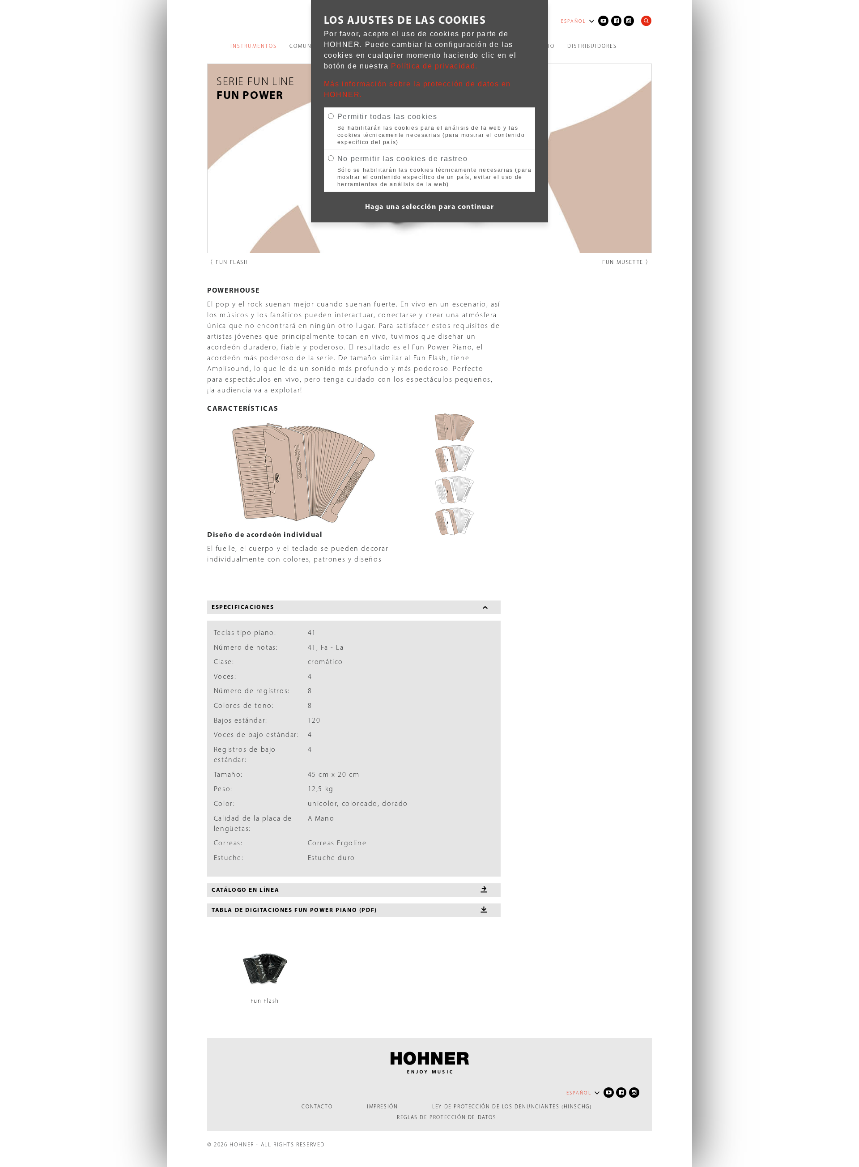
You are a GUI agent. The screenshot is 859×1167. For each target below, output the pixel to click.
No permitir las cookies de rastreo (402, 158)
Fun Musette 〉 (627, 262)
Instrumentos (253, 46)
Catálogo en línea (245, 889)
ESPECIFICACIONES (243, 606)
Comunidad (308, 46)
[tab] (354, 607)
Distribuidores (592, 46)
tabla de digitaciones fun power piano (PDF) (294, 909)
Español (573, 21)
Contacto (317, 1106)
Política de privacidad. (434, 66)
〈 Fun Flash (227, 262)
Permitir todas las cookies (387, 116)
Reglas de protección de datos (446, 1117)
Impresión (382, 1106)
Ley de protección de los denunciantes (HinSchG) (511, 1106)
